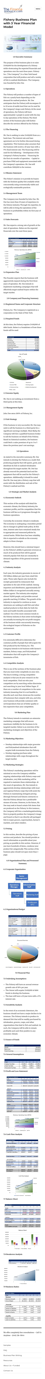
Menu (38, 9)
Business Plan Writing (12, 1355)
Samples (7, 1345)
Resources (7, 1360)
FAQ (5, 1350)
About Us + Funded (11, 1366)
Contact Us (8, 1371)
